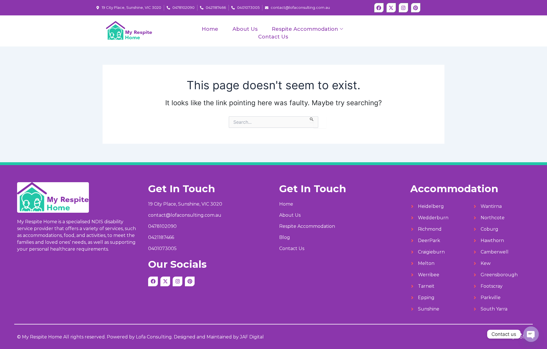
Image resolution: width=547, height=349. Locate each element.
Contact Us (273, 37)
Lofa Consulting (154, 337)
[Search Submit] (312, 119)
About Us (245, 29)
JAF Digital (252, 337)
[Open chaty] (531, 334)
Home (210, 29)
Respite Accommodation (305, 29)
